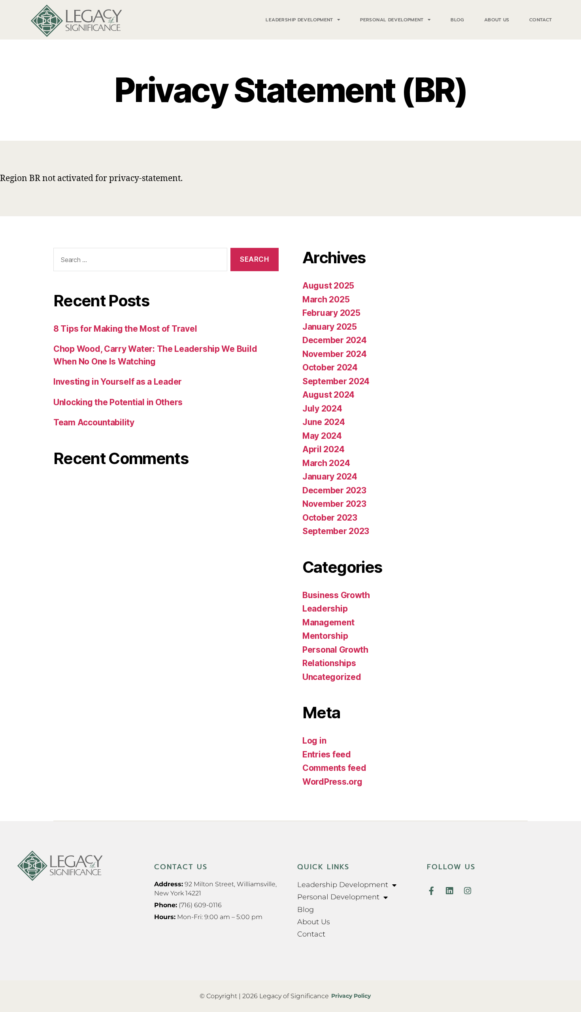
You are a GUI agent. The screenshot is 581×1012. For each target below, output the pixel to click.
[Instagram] (467, 891)
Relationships (329, 663)
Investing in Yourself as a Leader (117, 382)
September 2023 (335, 531)
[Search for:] (138, 261)
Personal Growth (335, 650)
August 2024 (328, 395)
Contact (540, 19)
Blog (457, 19)
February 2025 (331, 313)
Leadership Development (299, 19)
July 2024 (322, 408)
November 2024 (334, 354)
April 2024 (323, 449)
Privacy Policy (351, 995)
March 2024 (326, 463)
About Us (496, 19)
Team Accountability (93, 422)
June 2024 (323, 422)
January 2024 (329, 476)
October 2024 (330, 367)
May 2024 (322, 436)
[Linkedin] (449, 891)
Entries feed (326, 754)
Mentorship (325, 636)
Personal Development (392, 19)
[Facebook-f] (431, 891)
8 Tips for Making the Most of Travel (125, 329)
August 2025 (328, 286)
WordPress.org (332, 782)
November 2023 (334, 504)
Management (328, 622)
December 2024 (334, 340)
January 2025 (329, 327)
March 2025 (325, 299)
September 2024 (336, 381)
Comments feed (334, 768)
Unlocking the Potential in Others (118, 402)
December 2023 (334, 490)
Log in (314, 741)
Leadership (324, 609)
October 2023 (329, 518)
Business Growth (336, 595)
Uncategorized (331, 677)
